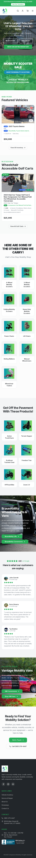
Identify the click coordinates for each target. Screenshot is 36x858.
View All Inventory (16, 147)
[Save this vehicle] (31, 120)
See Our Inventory (18, 4)
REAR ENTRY (10, 41)
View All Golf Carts (16, 226)
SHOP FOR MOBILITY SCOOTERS (18, 72)
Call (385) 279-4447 (19, 746)
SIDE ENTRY (26, 41)
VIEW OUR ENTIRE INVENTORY (18, 47)
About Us (5, 801)
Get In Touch (16, 740)
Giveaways (5, 805)
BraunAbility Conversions (14, 541)
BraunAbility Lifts (11, 536)
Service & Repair (7, 798)
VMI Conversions (11, 691)
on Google (25, 561)
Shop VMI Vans (10, 696)
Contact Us (5, 808)
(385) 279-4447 (9, 818)
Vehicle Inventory (7, 795)
